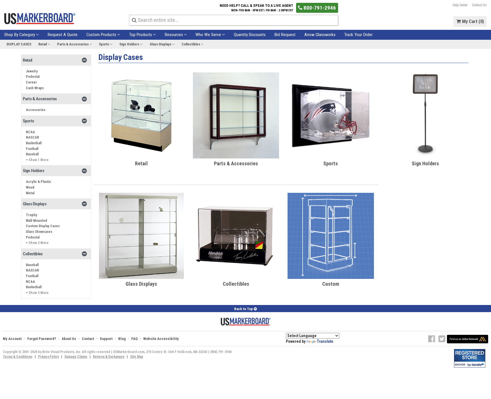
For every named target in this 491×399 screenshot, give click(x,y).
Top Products (141, 34)
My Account (12, 339)
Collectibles (191, 44)
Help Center (460, 5)
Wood (30, 187)
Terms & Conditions (17, 357)
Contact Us (479, 5)
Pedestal (32, 76)
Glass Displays (161, 44)
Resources (174, 34)
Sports (104, 44)
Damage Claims (76, 357)
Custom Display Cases (43, 226)
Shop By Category (20, 34)
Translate (325, 341)
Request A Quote (63, 34)
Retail (43, 44)
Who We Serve (208, 34)
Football (32, 149)
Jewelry (32, 71)
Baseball (32, 154)
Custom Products (101, 34)
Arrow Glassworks (320, 34)
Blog (122, 339)
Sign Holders (129, 44)
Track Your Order (358, 34)
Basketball (33, 143)
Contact (88, 339)
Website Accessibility (161, 339)
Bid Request (285, 34)
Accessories (35, 110)
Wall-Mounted (36, 220)
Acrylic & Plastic (38, 181)
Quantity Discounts (250, 34)
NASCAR (32, 137)
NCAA (30, 132)
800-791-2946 (319, 8)
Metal (30, 193)
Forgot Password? (41, 339)
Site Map (136, 357)
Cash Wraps (35, 88)
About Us (69, 339)
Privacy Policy (48, 357)
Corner (31, 82)
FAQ (134, 339)
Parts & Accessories (73, 44)
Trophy (31, 215)
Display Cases (19, 44)
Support (106, 339)
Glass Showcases (39, 231)
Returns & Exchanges (108, 357)
